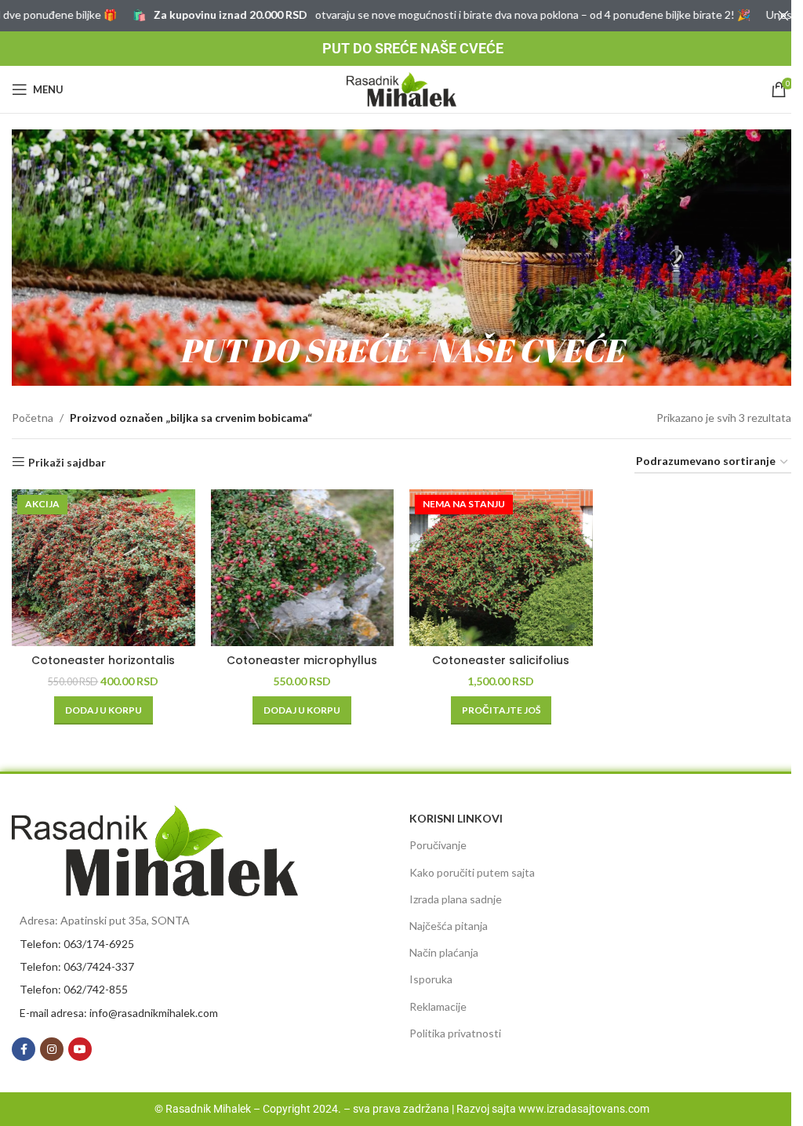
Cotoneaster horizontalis (103, 660)
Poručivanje (438, 845)
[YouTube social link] (80, 1049)
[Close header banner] (783, 15)
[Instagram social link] (52, 1049)
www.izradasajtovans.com (583, 1108)
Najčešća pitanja (448, 925)
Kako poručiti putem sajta (472, 872)
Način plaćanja (443, 952)
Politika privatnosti (455, 1033)
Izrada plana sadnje (455, 899)
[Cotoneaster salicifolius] (501, 567)
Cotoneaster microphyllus (302, 660)
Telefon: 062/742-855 (74, 989)
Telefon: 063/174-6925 (77, 943)
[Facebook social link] (23, 1049)
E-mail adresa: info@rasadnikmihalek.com (119, 1012)
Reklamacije (438, 1006)
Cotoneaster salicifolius (500, 660)
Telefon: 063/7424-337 (77, 966)
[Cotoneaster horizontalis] (103, 567)
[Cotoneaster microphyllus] (302, 567)
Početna (32, 417)
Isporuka (430, 979)
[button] (103, 710)
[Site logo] (401, 88)
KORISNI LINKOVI (456, 818)
